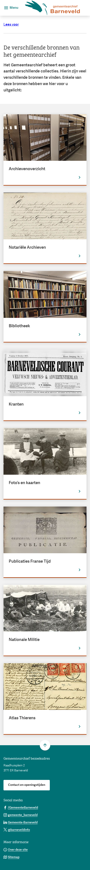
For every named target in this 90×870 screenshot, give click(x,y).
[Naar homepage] (52, 8)
